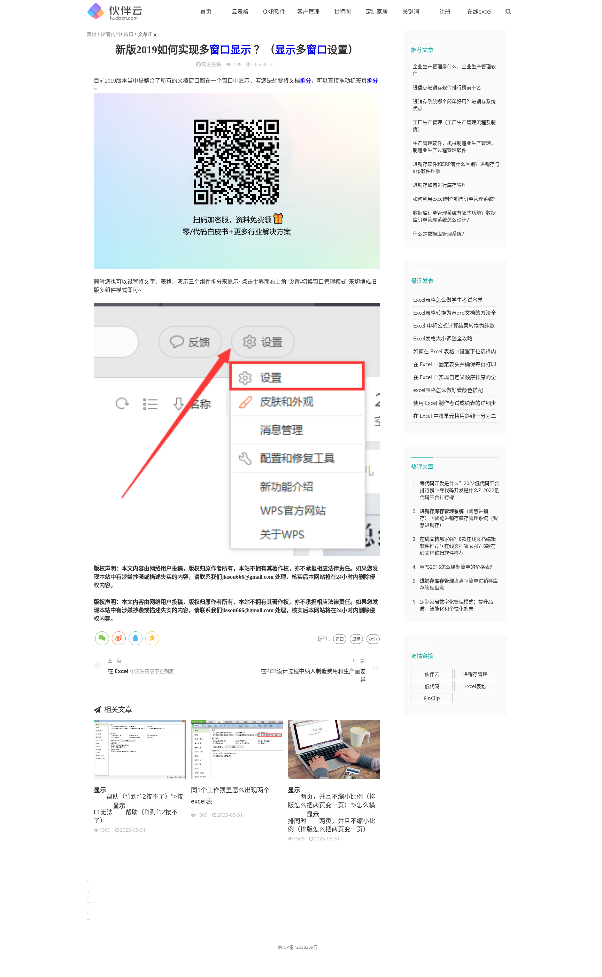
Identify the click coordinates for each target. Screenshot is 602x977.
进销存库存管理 (437, 511)
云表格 (240, 11)
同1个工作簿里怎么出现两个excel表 (230, 795)
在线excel (479, 11)
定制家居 (376, 11)
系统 (459, 511)
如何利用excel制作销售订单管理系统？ (455, 198)
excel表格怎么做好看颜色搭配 (448, 389)
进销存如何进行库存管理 (439, 185)
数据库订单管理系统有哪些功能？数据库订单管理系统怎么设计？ (454, 216)
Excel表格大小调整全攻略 (442, 338)
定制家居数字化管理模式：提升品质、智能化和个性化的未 (456, 605)
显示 (240, 49)
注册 (444, 11)
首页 (205, 11)
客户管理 (308, 11)
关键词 (410, 11)
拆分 (305, 81)
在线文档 (429, 539)
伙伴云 (432, 674)
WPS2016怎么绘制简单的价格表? (456, 566)
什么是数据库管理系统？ (439, 233)
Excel (122, 671)
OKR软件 (274, 11)
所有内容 (111, 34)
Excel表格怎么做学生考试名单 (448, 299)
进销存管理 (475, 674)
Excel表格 (475, 686)
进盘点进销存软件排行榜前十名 (447, 87)
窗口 (128, 34)
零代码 (427, 483)
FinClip (432, 698)
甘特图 (342, 11)
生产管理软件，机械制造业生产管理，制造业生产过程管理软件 (454, 146)
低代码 (482, 483)
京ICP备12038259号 (298, 947)
